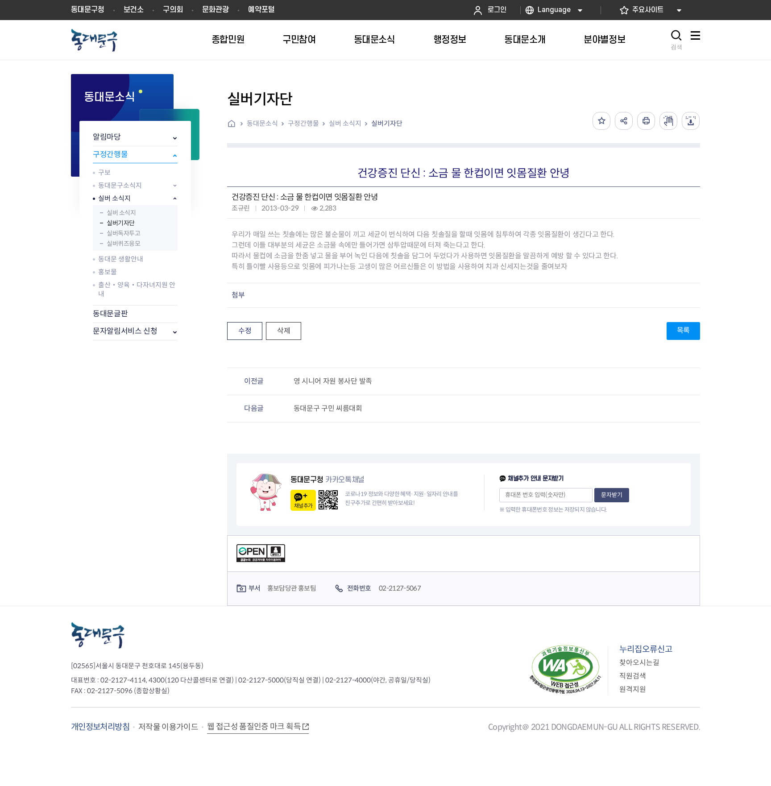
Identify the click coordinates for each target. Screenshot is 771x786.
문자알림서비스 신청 (125, 331)
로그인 (497, 10)
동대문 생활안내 (120, 259)
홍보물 (107, 272)
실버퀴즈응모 (123, 243)
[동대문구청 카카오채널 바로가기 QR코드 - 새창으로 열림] (328, 500)
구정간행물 (110, 154)
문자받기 (611, 495)
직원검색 (632, 676)
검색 (676, 47)
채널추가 (303, 505)
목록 (683, 330)
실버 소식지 (114, 198)
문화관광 (215, 10)
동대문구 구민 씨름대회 (328, 408)
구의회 (173, 10)
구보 (104, 172)
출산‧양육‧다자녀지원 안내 (136, 289)
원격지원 (632, 689)
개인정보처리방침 (100, 727)
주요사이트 (647, 10)
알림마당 (107, 137)
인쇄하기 (646, 121)
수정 (244, 330)
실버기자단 (121, 223)
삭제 (283, 330)
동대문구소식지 (120, 185)
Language (554, 10)
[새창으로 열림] (668, 121)
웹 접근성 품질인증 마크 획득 (254, 727)
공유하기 (624, 121)
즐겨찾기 (601, 121)
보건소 (134, 10)
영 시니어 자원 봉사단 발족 (333, 381)
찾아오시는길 (639, 662)
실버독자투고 (123, 233)
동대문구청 (87, 10)
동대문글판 (110, 314)
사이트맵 (695, 40)
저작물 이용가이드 (168, 727)
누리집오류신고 (645, 649)
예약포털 (261, 10)
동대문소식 (262, 123)
